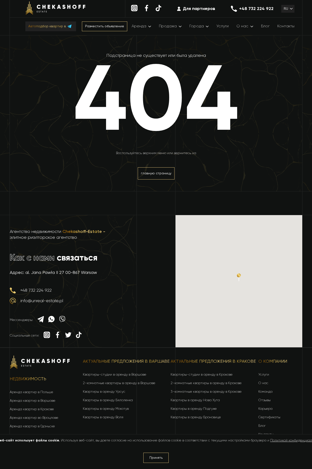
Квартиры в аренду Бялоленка (108, 400)
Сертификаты (269, 417)
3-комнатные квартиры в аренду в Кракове (206, 391)
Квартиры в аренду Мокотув (106, 408)
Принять (156, 457)
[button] (287, 9)
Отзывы (264, 400)
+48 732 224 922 (256, 9)
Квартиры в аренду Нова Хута (195, 400)
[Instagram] (134, 9)
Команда (265, 391)
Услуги (222, 26)
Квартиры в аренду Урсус (104, 391)
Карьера (265, 408)
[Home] (55, 8)
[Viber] (62, 320)
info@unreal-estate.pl (41, 301)
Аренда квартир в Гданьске (32, 426)
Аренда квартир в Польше (31, 392)
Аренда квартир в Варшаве (32, 400)
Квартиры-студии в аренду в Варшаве (114, 374)
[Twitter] (68, 335)
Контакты (285, 26)
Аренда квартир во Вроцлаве (34, 417)
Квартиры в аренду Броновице (196, 417)
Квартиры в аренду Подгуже (194, 408)
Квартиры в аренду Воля (103, 417)
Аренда (139, 26)
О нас (242, 26)
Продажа (168, 26)
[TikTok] (158, 9)
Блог (265, 26)
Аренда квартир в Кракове (32, 409)
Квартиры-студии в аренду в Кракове (202, 374)
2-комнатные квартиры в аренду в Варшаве (119, 383)
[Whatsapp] (51, 320)
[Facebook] (146, 9)
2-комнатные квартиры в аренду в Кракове (206, 383)
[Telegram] (41, 320)
